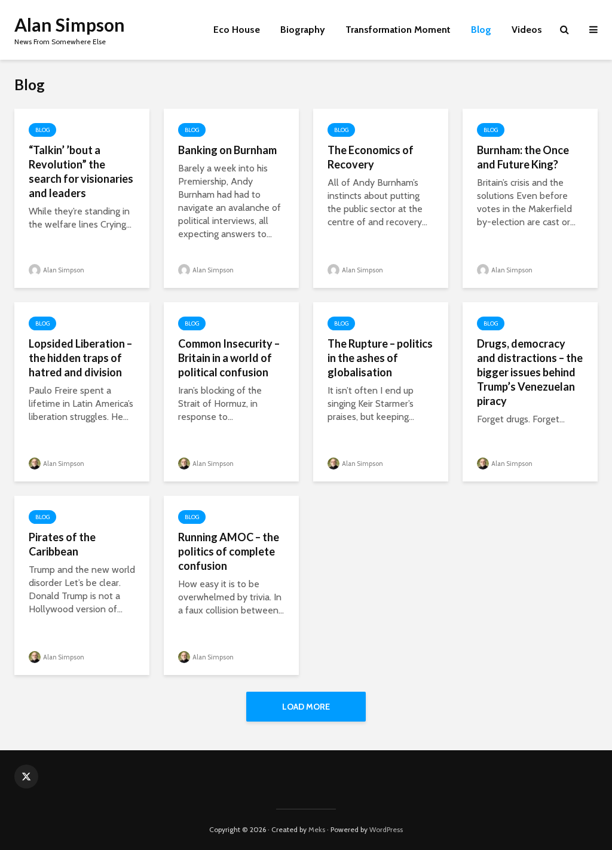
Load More (306, 706)
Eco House (236, 29)
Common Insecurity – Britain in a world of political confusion (229, 358)
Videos (527, 29)
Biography (302, 29)
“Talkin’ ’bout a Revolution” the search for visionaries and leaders (81, 171)
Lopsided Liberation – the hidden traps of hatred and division (80, 358)
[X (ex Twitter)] (26, 776)
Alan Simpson (69, 24)
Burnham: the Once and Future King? (523, 157)
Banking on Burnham (227, 150)
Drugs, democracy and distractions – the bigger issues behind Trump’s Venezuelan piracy (530, 372)
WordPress (386, 829)
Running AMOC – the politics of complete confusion (228, 551)
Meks (316, 829)
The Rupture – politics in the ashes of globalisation (380, 358)
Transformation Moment (398, 29)
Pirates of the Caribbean (62, 544)
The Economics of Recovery (371, 157)
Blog (481, 29)
